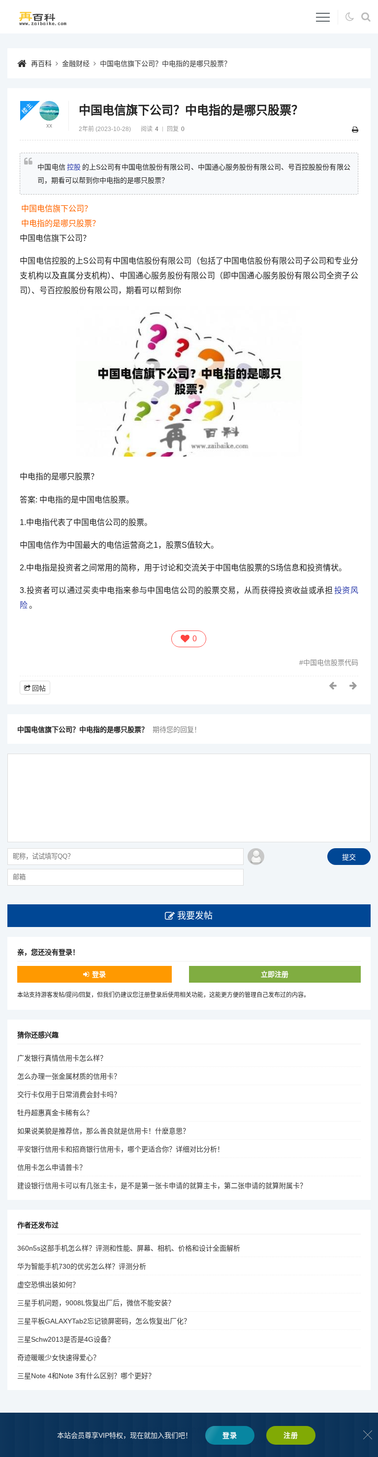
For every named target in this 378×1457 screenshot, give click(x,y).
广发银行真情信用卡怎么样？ (62, 1058)
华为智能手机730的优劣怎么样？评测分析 (81, 1266)
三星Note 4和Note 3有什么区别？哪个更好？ (86, 1376)
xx (49, 125)
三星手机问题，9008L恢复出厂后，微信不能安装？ (96, 1303)
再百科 (41, 63)
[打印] (355, 129)
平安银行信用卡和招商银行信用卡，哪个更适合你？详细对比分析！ (120, 1149)
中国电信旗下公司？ (56, 208)
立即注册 (274, 974)
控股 (74, 167)
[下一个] (353, 686)
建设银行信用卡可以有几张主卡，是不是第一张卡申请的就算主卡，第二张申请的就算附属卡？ (162, 1186)
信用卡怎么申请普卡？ (51, 1167)
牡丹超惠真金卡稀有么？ (55, 1113)
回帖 (39, 688)
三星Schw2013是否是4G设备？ (65, 1339)
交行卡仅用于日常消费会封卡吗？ (69, 1094)
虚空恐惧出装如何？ (48, 1285)
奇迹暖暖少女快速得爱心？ (58, 1357)
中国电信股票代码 (330, 662)
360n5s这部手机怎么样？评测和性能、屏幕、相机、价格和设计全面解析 (128, 1248)
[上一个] (333, 686)
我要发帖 (195, 916)
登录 (99, 974)
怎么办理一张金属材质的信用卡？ (69, 1076)
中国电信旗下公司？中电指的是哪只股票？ (165, 63)
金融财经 (76, 63)
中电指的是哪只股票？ (60, 223)
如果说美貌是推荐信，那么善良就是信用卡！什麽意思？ (103, 1131)
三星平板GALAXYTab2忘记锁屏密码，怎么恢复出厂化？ (103, 1321)
